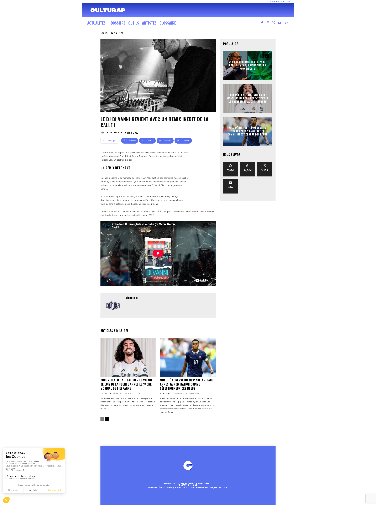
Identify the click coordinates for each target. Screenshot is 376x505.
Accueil (104, 33)
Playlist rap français (206, 487)
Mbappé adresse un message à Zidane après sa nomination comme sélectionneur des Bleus (186, 384)
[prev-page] (102, 419)
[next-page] (107, 419)
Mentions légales (156, 487)
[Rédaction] (103, 132)
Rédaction (113, 132)
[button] (286, 23)
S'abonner (230, 180)
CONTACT (223, 487)
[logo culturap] (108, 10)
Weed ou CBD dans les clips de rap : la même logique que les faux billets (247, 65)
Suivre (231, 163)
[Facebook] (262, 23)
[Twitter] (274, 23)
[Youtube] (279, 23)
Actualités (117, 33)
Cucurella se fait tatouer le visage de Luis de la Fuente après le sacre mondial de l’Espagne (126, 384)
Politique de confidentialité (180, 487)
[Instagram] (268, 23)
